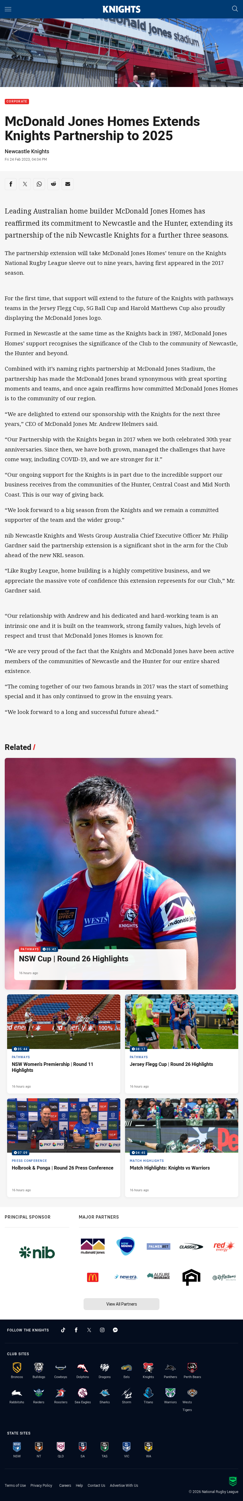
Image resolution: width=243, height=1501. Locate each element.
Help (79, 1485)
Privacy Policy (41, 1485)
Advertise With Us (124, 1485)
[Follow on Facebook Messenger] (115, 1330)
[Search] (235, 9)
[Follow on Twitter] (89, 1330)
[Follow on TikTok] (63, 1330)
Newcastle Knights (27, 151)
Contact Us (96, 1485)
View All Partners (121, 1304)
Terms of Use (15, 1485)
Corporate (17, 102)
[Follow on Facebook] (76, 1330)
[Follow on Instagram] (102, 1330)
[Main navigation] (8, 9)
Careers (65, 1485)
